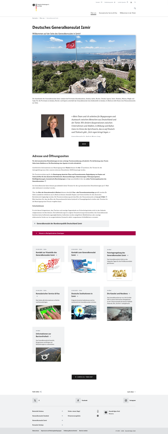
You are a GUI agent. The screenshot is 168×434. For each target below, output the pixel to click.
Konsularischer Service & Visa (108, 13)
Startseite (35, 18)
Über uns (93, 13)
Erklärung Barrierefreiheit (70, 430)
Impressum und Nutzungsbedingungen (51, 430)
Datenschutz (35, 430)
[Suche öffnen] (134, 7)
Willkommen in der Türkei (128, 13)
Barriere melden (83, 430)
